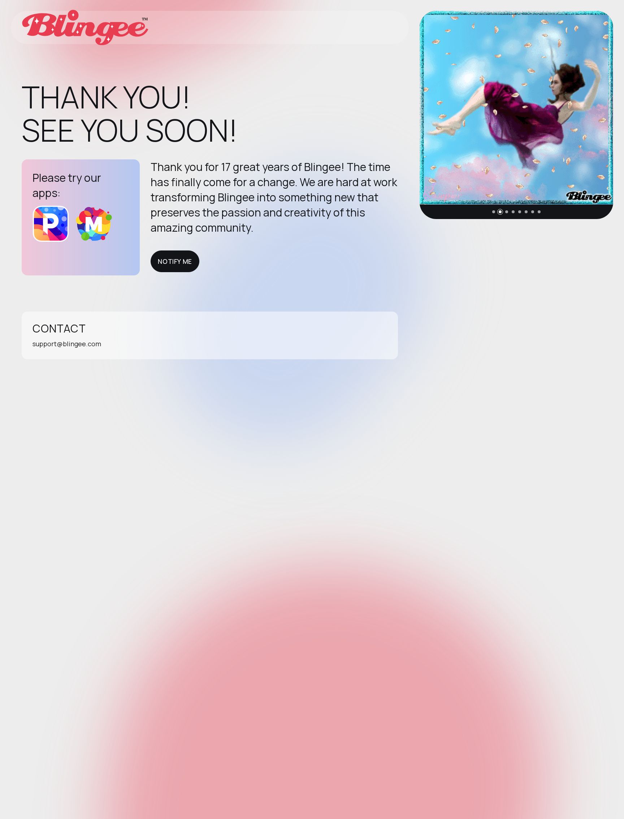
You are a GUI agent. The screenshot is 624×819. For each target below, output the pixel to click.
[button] (493, 211)
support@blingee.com (66, 343)
